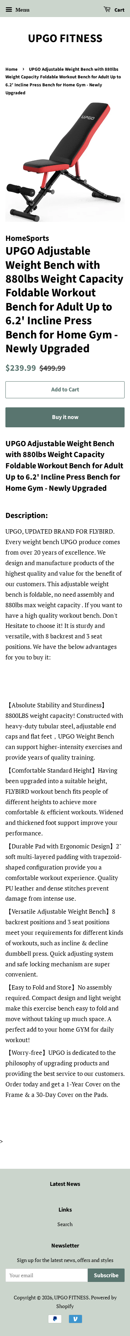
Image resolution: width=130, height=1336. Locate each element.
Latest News (65, 1184)
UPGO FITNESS (65, 38)
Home (11, 69)
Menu (22, 9)
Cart (119, 10)
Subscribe (106, 1275)
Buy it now (65, 417)
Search (65, 1224)
